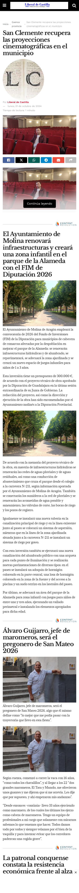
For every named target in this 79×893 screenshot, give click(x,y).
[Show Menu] (4, 5)
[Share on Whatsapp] (34, 160)
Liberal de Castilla (18, 102)
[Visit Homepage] (39, 5)
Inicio (5, 24)
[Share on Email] (58, 160)
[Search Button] (74, 5)
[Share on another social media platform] (70, 160)
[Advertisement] (39, 884)
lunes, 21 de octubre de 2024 (25, 106)
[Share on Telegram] (46, 160)
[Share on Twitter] (21, 160)
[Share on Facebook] (9, 160)
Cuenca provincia (16, 24)
